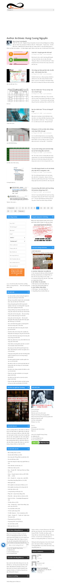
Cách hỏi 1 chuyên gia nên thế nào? (42, 52)
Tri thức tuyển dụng (12, 510)
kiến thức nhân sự (24, 440)
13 (48, 208)
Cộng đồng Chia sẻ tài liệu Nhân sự (40, 291)
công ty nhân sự (14, 444)
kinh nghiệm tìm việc (18, 436)
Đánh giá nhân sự (12, 526)
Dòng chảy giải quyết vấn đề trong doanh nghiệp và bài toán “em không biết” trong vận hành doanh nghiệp (18, 305)
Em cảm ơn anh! (40, 563)
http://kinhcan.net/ (14, 566)
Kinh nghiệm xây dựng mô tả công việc (17, 487)
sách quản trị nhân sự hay (14, 435)
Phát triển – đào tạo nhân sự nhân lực (17, 496)
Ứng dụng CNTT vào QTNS (14, 521)
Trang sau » (21, 211)
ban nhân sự (14, 438)
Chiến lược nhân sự (12, 467)
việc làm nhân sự (11, 442)
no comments (48, 54)
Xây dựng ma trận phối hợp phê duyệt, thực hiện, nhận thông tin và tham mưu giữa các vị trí (18, 349)
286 (15, 211)
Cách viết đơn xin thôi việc (14, 465)
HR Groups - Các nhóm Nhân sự (40, 289)
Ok (37, 556)
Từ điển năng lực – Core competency (16, 513)
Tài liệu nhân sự (11, 502)
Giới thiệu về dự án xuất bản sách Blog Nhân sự (42, 252)
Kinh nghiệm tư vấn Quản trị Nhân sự (16, 484)
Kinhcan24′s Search (13, 572)
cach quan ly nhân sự (16, 433)
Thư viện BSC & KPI (12, 508)
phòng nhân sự (14, 429)
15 (8, 211)
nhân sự (9, 429)
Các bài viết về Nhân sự (13, 454)
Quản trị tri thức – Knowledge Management (18, 498)
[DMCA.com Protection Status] (40, 444)
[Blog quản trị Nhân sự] (15, 5)
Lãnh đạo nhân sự (12, 489)
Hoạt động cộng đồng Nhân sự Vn (16, 480)
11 (41, 208)
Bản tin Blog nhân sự (13, 452)
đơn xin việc (9, 436)
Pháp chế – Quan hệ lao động (15, 493)
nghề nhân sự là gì (21, 438)
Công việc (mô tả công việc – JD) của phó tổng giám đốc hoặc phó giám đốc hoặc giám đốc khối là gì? (18, 319)
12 (44, 208)
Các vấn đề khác (12, 459)
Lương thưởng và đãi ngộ (14, 491)
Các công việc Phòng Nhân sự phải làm (17, 457)
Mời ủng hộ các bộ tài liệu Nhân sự (40, 283)
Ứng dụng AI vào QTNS (13, 519)
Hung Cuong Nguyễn (36, 38)
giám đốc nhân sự (19, 442)
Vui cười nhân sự (12, 523)
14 (51, 208)
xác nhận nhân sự (13, 431)
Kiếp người (10, 482)
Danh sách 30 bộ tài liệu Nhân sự (40, 285)
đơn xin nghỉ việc (25, 435)
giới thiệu (38, 545)
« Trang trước (11, 208)
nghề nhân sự (21, 431)
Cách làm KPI (21, 444)
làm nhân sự (22, 429)
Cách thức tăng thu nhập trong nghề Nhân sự (18, 461)
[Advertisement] (30, 23)
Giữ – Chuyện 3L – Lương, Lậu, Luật (16, 478)
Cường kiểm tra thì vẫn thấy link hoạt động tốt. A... (44, 570)
